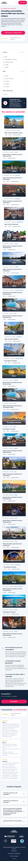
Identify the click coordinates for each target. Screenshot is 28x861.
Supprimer (22, 52)
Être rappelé (22, 2)
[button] (14, 794)
